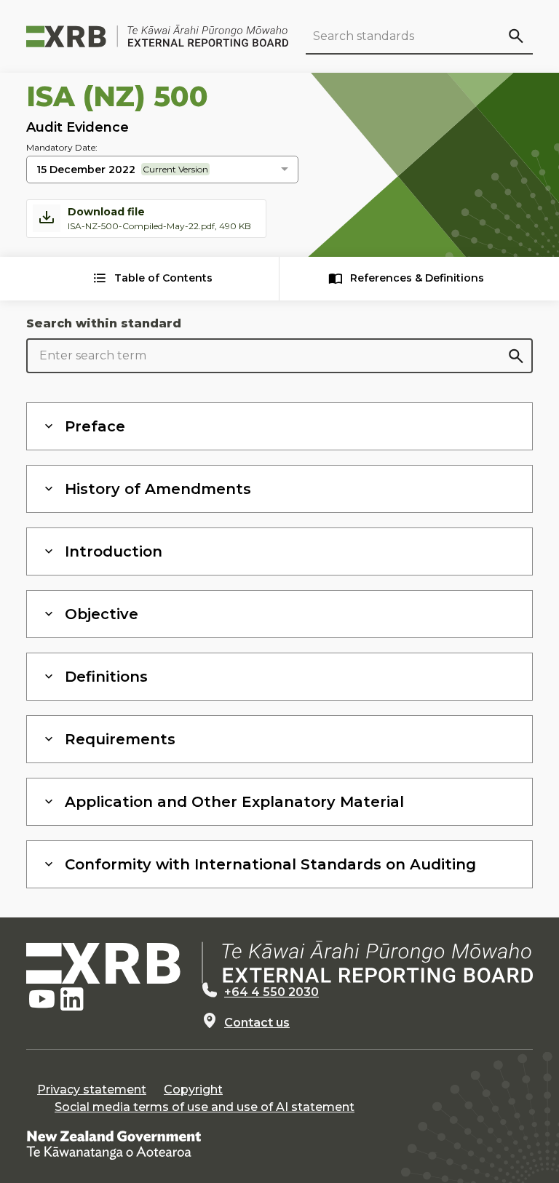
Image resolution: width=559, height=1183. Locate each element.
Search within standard (103, 323)
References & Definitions (417, 277)
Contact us (257, 1022)
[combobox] (162, 170)
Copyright (193, 1089)
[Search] (515, 35)
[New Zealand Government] (113, 1144)
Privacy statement (91, 1089)
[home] (279, 962)
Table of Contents (163, 277)
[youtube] (41, 1000)
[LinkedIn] (72, 1000)
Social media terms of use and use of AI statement (204, 1107)
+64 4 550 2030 (271, 992)
